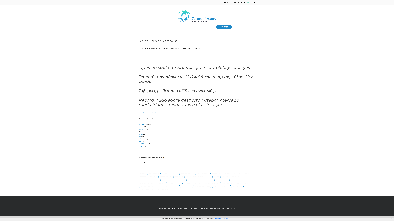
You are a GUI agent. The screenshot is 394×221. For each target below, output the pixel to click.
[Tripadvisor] (247, 2)
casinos (174, 174)
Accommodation (176, 27)
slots (246, 183)
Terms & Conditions (217, 209)
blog (140, 136)
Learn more (218, 218)
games (216, 177)
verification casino (202, 186)
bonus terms (154, 174)
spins (176, 186)
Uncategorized (143, 124)
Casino (141, 127)
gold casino (144, 180)
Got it (226, 218)
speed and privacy (147, 186)
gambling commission (195, 177)
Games (141, 134)
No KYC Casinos (143, 144)
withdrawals (162, 189)
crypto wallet (229, 174)
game (208, 177)
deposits (153, 177)
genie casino (236, 177)
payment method (237, 180)
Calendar (191, 27)
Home (164, 27)
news (140, 141)
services (141, 146)
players (188, 183)
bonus (142, 174)
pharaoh (160, 183)
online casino (207, 180)
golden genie (167, 180)
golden (155, 180)
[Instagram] (241, 2)
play (179, 183)
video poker (237, 186)
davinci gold (244, 174)
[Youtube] (238, 2)
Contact (224, 27)
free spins (179, 177)
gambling (141, 129)
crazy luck (216, 174)
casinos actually (187, 174)
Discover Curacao (205, 27)
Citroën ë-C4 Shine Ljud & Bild (148, 113)
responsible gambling (231, 183)
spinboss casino (164, 186)
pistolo (171, 183)
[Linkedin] (235, 2)
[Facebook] (232, 2)
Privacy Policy (232, 209)
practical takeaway (211, 183)
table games (186, 186)
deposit (143, 177)
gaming (225, 177)
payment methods (147, 183)
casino (165, 174)
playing (197, 183)
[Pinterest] (244, 2)
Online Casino (143, 139)
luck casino (180, 180)
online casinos (221, 180)
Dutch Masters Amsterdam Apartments (193, 209)
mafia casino (193, 180)
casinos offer (203, 174)
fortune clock (165, 177)
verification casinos (221, 186)
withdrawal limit (147, 189)
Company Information (167, 209)
